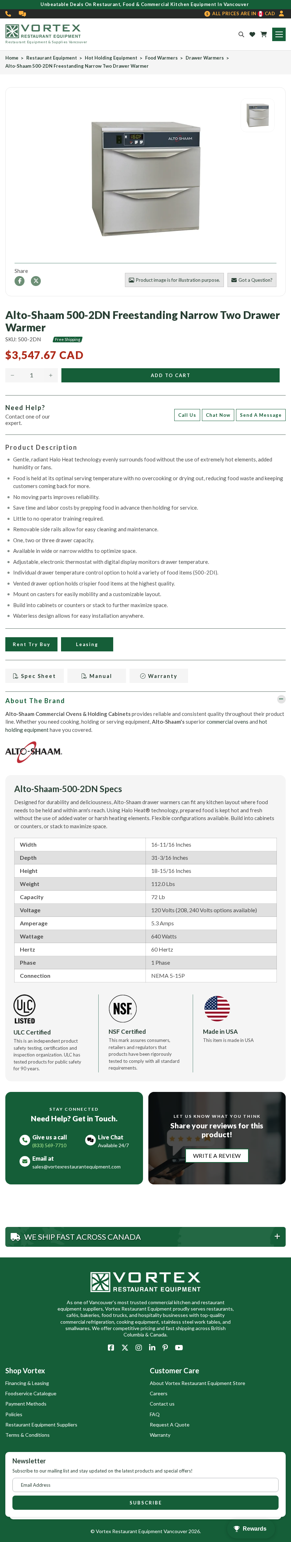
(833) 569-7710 (8, 14)
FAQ (155, 1414)
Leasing (87, 644)
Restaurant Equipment (51, 58)
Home (11, 58)
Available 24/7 (113, 1145)
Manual (100, 676)
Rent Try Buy (31, 644)
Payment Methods (25, 1404)
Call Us (187, 415)
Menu (279, 34)
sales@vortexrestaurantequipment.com (76, 1166)
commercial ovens (227, 721)
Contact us (162, 1404)
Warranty (161, 676)
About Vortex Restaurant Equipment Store (197, 1383)
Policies (13, 1414)
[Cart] (263, 34)
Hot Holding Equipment (111, 58)
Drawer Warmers (205, 58)
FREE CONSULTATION (23, 14)
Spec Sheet (37, 676)
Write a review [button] (217, 1155)
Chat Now (218, 415)
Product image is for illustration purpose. (178, 280)
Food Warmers (161, 58)
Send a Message (261, 415)
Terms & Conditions (27, 1435)
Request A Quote (170, 1425)
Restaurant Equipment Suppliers (41, 1425)
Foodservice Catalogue (30, 1393)
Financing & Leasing (27, 1383)
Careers (159, 1393)
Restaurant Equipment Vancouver (149, 1531)
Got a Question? (255, 280)
